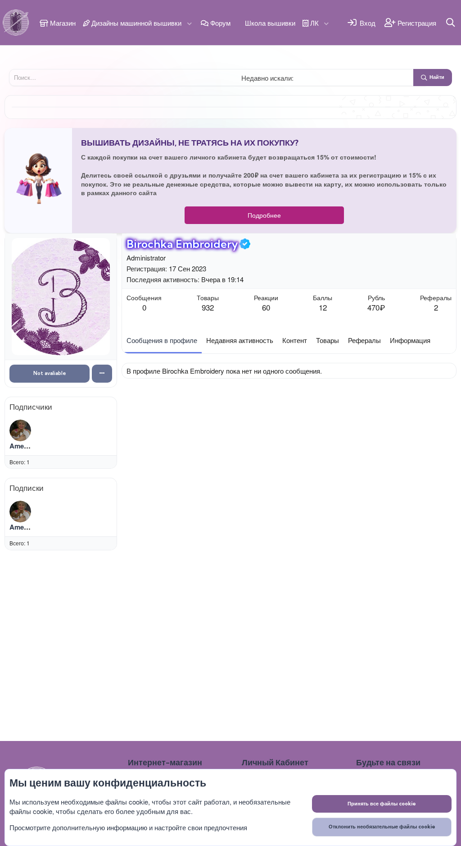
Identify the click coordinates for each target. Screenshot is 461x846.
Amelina (22, 446)
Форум (219, 22)
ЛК (313, 22)
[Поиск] (451, 22)
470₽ (376, 307)
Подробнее (264, 215)
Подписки (26, 488)
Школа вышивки (269, 22)
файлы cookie (126, 801)
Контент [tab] (294, 340)
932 (208, 307)
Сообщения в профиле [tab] (162, 340)
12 (323, 307)
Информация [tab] (410, 340)
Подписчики (30, 407)
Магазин (62, 22)
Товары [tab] (327, 340)
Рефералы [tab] (364, 340)
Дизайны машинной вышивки (135, 22)
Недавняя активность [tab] (239, 340)
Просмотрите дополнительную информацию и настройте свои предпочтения (128, 827)
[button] (189, 23)
